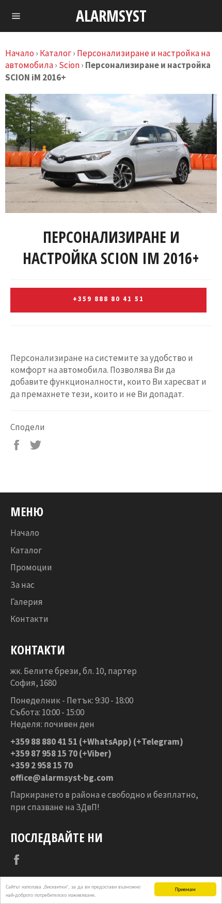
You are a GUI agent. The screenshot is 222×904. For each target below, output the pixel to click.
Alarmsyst (111, 15)
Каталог (55, 53)
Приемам (185, 889)
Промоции (31, 567)
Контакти (29, 618)
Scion (69, 65)
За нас (22, 584)
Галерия (26, 601)
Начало (19, 53)
